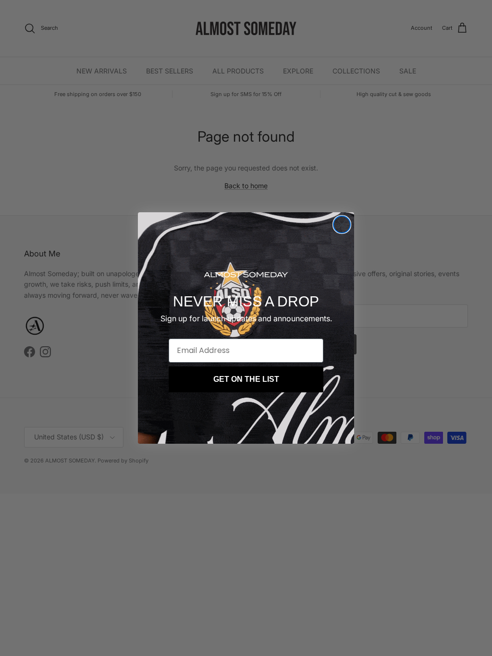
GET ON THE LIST (246, 379)
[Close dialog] (341, 224)
